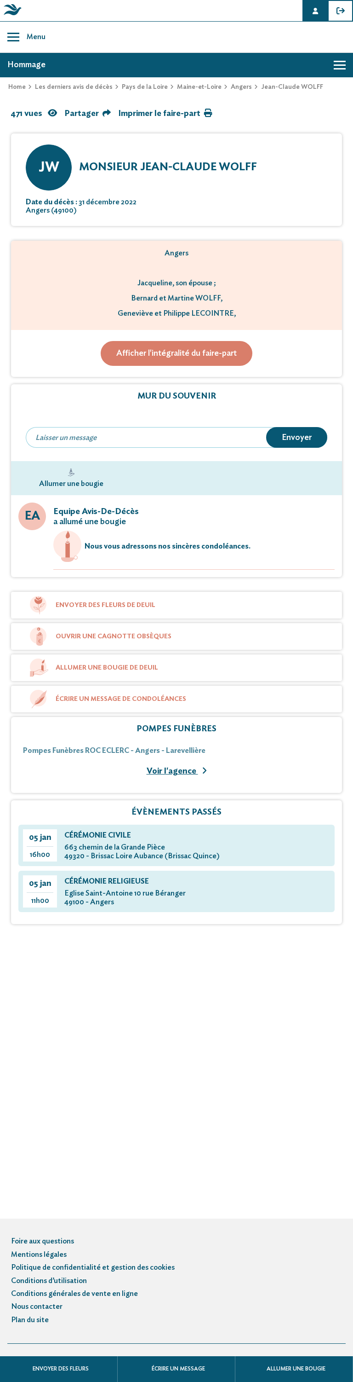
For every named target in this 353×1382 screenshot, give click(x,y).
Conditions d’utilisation (49, 1280)
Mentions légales (39, 1254)
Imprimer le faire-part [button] (159, 114)
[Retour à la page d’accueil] (11, 15)
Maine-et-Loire (199, 87)
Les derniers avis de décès (74, 87)
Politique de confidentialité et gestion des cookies (93, 1267)
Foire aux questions (42, 1241)
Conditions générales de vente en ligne (74, 1293)
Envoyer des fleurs (61, 1368)
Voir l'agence (172, 771)
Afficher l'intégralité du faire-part (176, 353)
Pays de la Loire (145, 87)
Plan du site (30, 1320)
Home (17, 87)
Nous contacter (37, 1306)
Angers (241, 87)
